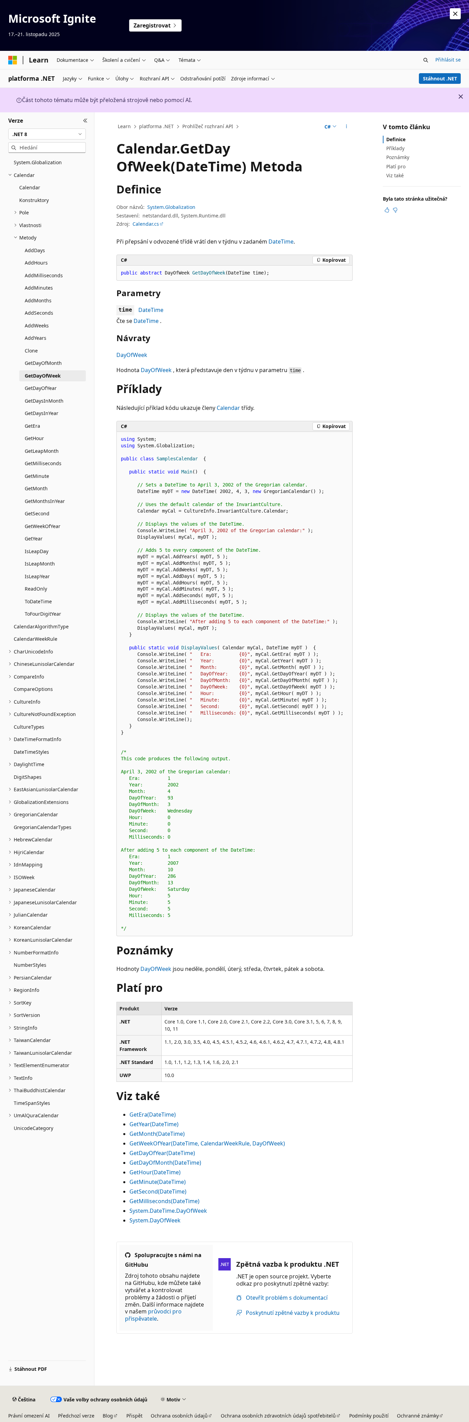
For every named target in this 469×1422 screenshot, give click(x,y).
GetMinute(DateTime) (157, 1182)
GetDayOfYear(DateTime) (162, 1153)
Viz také (395, 175)
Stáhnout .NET (440, 78)
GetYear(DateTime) (154, 1124)
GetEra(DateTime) (152, 1114)
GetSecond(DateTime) (157, 1191)
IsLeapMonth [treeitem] (40, 563)
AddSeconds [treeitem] (39, 313)
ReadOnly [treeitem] (36, 588)
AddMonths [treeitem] (38, 300)
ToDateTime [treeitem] (38, 601)
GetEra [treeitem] (32, 426)
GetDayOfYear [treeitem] (41, 388)
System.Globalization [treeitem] (38, 162)
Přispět (134, 1415)
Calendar (228, 408)
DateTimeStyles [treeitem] (31, 752)
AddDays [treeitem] (35, 250)
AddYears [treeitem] (35, 338)
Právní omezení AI (29, 1415)
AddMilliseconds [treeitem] (44, 275)
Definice (395, 139)
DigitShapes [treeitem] (28, 777)
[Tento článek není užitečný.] (395, 210)
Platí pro (395, 166)
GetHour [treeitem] (34, 438)
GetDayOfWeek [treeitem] (43, 375)
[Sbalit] (85, 120)
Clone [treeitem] (31, 350)
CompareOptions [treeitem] (33, 689)
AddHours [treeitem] (36, 262)
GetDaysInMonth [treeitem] (44, 401)
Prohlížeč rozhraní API (207, 126)
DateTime (281, 241)
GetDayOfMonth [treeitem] (43, 363)
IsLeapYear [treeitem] (37, 576)
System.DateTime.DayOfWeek (168, 1210)
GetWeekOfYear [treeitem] (42, 526)
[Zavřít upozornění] (455, 13)
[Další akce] (347, 126)
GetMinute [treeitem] (37, 476)
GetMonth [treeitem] (36, 488)
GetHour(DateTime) (155, 1172)
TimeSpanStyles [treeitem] (32, 1103)
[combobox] (47, 133)
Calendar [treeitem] (29, 187)
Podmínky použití (369, 1415)
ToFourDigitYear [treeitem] (43, 614)
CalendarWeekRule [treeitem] (35, 639)
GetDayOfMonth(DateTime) (165, 1162)
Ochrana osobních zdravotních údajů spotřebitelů (278, 1415)
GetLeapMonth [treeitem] (42, 451)
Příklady (395, 148)
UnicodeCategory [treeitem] (33, 1128)
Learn (124, 126)
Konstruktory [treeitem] (34, 200)
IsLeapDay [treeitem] (36, 551)
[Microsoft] (12, 60)
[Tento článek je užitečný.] (387, 210)
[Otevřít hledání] (426, 60)
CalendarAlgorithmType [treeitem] (41, 626)
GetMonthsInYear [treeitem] (45, 501)
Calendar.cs (146, 224)
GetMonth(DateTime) (157, 1134)
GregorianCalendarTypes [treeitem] (42, 827)
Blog (108, 1415)
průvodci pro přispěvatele (153, 1315)
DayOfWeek (131, 355)
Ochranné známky (418, 1415)
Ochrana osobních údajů (179, 1415)
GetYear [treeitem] (34, 538)
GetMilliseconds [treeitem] (43, 463)
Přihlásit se (448, 59)
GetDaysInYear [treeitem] (41, 413)
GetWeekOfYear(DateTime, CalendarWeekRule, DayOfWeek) (207, 1143)
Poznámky (397, 157)
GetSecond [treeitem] (37, 513)
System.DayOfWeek (155, 1220)
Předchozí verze (76, 1415)
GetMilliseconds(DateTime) (164, 1201)
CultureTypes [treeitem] (29, 727)
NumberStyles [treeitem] (30, 965)
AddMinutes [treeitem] (39, 287)
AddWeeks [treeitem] (37, 325)
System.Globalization (171, 207)
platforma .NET (156, 126)
